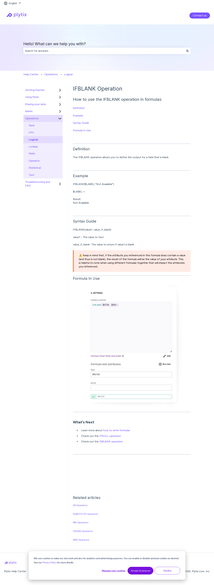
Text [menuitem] (31, 174)
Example (78, 115)
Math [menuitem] (32, 153)
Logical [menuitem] (33, 139)
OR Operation (80, 505)
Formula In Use (82, 130)
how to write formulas (116, 430)
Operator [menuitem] (34, 160)
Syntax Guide (81, 122)
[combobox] (103, 51)
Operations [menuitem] (32, 118)
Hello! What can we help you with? (54, 44)
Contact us (200, 15)
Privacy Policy (49, 562)
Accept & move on (140, 570)
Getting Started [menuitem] (34, 90)
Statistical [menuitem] (35, 167)
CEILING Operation (83, 531)
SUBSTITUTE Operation (85, 514)
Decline (167, 570)
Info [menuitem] (31, 132)
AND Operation (81, 539)
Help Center (30, 74)
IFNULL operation (110, 436)
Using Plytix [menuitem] (32, 97)
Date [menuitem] (32, 125)
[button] (60, 90)
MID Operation (80, 522)
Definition (79, 108)
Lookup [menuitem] (33, 146)
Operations (51, 74)
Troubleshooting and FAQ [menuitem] (37, 183)
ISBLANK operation (111, 441)
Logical (68, 74)
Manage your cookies (113, 570)
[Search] (187, 51)
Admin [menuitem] (29, 111)
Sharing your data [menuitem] (35, 104)
